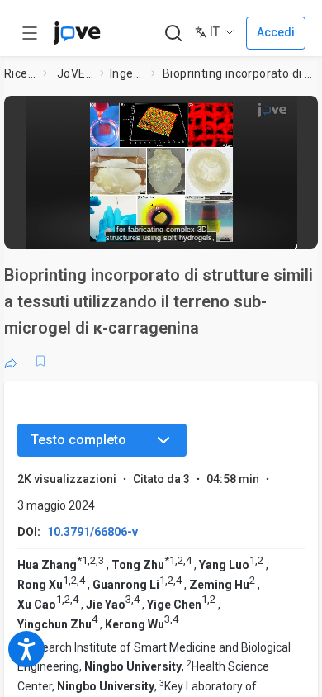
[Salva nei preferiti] (40, 360)
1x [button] (258, 230)
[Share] (10, 360)
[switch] (186, 231)
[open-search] (173, 33)
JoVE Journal (75, 73)
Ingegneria (127, 73)
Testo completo (78, 440)
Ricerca (20, 73)
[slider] (99, 230)
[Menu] (163, 440)
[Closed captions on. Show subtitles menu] (289, 230)
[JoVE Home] (77, 33)
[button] (303, 111)
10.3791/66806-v (92, 531)
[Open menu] (30, 33)
